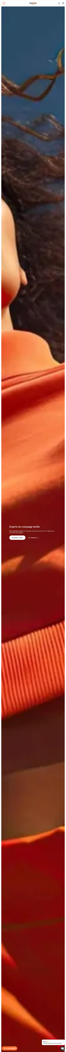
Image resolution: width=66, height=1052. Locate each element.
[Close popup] (63, 1041)
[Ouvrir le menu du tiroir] (4, 3)
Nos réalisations (32, 537)
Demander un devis (17, 537)
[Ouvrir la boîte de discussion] (62, 1048)
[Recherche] (59, 3)
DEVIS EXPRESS (10, 1048)
